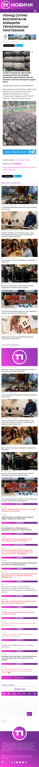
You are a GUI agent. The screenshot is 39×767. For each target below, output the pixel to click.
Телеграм (20, 45)
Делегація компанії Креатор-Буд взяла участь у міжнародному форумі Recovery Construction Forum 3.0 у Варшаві (17, 552)
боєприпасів (24, 167)
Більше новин (19, 677)
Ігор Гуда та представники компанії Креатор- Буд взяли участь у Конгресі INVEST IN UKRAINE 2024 (19, 575)
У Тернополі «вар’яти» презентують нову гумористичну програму (16, 635)
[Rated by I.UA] (5, 762)
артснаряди (13, 167)
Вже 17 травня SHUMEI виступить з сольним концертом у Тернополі (18, 510)
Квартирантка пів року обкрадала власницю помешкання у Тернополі (17, 338)
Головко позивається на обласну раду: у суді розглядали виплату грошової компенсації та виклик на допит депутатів (17, 234)
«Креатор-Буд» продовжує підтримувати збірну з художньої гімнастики (17, 518)
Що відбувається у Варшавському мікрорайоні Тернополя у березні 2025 (16, 529)
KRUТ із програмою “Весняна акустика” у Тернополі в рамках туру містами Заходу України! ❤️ (16, 671)
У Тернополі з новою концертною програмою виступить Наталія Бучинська (19, 564)
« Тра (3, 721)
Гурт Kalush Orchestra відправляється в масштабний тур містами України (16, 540)
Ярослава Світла (23, 160)
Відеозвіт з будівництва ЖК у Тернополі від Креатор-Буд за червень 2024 (18, 602)
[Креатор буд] (19, 37)
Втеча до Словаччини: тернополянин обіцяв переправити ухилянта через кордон (17, 286)
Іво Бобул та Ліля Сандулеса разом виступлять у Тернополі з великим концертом (18, 370)
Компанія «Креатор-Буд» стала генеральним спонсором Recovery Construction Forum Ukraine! (19, 658)
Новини (22, 5)
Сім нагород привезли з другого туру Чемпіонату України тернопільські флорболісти (19, 312)
